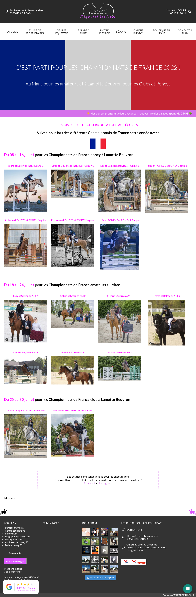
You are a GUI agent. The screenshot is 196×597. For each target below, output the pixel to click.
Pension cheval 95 (14, 527)
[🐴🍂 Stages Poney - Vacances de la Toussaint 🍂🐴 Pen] (95, 550)
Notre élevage (104, 32)
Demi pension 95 (14, 539)
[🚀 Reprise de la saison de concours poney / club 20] (95, 559)
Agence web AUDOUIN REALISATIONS (178, 595)
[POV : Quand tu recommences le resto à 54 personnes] (104, 532)
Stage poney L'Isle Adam (17, 536)
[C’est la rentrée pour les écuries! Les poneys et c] (86, 559)
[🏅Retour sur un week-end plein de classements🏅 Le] (114, 541)
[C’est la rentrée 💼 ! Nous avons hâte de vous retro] (86, 569)
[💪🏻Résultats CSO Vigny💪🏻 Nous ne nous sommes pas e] (114, 532)
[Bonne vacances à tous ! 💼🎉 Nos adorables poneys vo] (95, 541)
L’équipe (121, 31)
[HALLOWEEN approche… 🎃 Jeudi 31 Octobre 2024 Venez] (86, 550)
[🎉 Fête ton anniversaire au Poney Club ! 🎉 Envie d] (86, 532)
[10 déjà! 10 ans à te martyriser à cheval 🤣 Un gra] (104, 550)
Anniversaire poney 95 (16, 542)
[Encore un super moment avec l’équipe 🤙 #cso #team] (104, 559)
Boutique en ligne (161, 32)
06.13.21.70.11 (178, 13)
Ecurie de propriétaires (34, 32)
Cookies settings (13, 571)
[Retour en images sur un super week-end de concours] (95, 569)
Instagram (105, 483)
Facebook (89, 483)
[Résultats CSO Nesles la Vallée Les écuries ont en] (114, 550)
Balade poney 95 (14, 545)
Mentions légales (13, 568)
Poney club (11, 533)
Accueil (12, 31)
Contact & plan (185, 32)
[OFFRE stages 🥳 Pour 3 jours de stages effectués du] (104, 541)
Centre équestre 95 (15, 530)
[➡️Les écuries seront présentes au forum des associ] (104, 569)
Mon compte (14, 553)
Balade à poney (83, 32)
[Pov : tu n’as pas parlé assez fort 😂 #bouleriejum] (95, 532)
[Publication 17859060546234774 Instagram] (114, 559)
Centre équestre (61, 32)
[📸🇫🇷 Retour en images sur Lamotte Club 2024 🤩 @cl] (114, 569)
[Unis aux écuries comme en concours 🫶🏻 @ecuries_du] (86, 541)
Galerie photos (138, 32)
